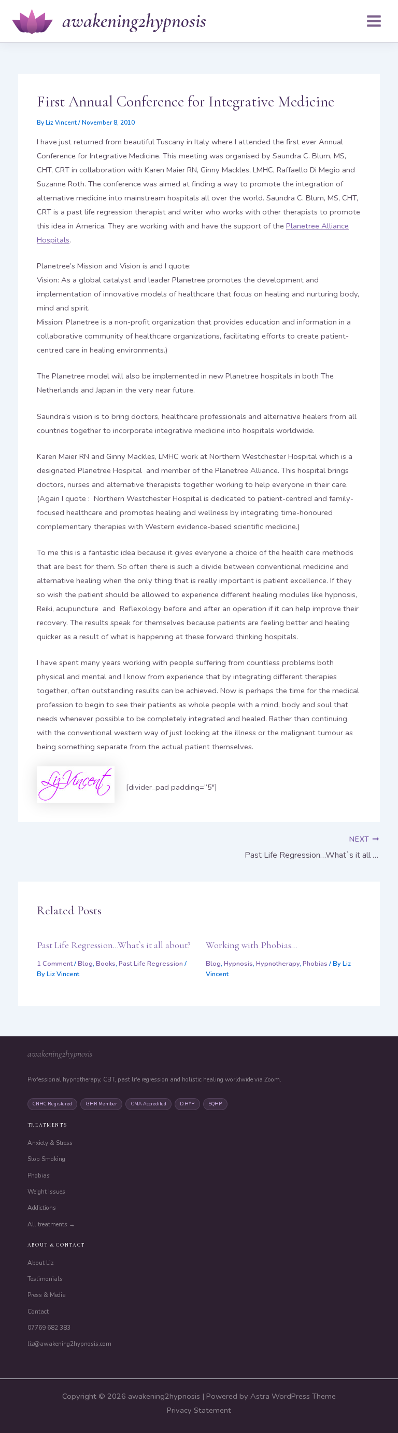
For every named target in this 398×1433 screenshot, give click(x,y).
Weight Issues (46, 1191)
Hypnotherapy (278, 963)
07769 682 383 (48, 1327)
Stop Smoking (46, 1159)
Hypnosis (238, 963)
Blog (85, 963)
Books (106, 963)
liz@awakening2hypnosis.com (69, 1344)
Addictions (41, 1208)
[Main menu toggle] (374, 21)
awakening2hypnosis (134, 21)
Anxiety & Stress (50, 1143)
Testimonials (45, 1279)
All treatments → (51, 1224)
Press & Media (46, 1295)
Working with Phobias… (251, 945)
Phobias (315, 963)
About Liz (40, 1263)
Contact (38, 1311)
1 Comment (55, 963)
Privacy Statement (199, 1410)
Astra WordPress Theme (293, 1396)
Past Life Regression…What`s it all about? (114, 945)
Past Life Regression (151, 963)
